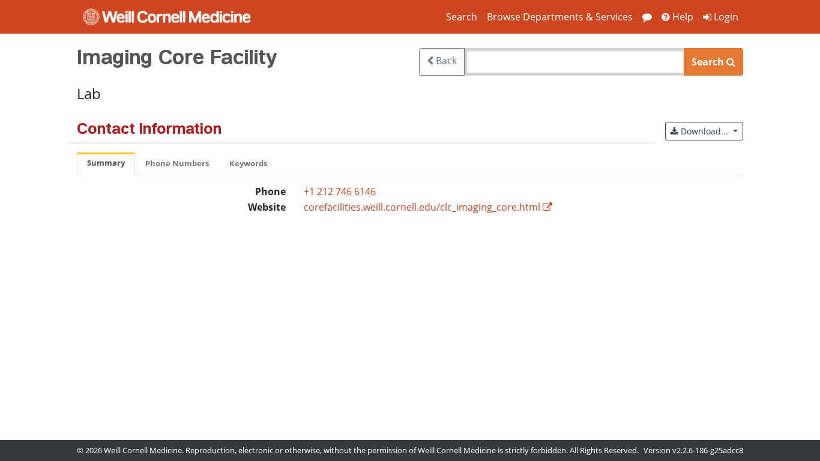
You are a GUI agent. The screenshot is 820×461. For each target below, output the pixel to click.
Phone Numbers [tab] (177, 163)
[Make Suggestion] (647, 17)
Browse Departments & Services (560, 16)
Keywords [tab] (248, 163)
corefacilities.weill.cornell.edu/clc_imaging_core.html (422, 207)
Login (724, 16)
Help (681, 16)
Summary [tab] (106, 162)
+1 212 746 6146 (340, 191)
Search (461, 16)
